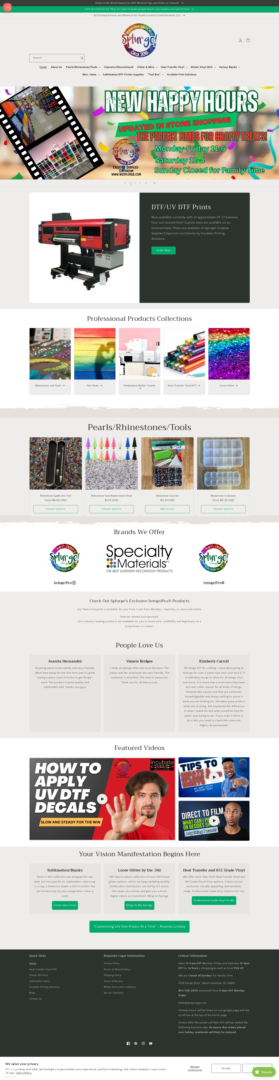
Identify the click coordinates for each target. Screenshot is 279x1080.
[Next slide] (145, 183)
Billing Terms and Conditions (120, 987)
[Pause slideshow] (153, 183)
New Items (93, 385)
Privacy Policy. (22, 1072)
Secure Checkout (113, 993)
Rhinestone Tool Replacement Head (111, 495)
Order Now (163, 250)
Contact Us (35, 999)
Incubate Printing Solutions (44, 987)
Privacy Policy (112, 963)
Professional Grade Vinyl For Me (214, 900)
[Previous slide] (125, 183)
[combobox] (55, 58)
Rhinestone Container (223, 495)
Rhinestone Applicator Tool (55, 495)
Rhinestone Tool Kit (167, 495)
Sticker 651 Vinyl (38, 975)
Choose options (56, 509)
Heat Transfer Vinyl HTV (182, 385)
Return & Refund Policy (117, 969)
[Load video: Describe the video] (102, 799)
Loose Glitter (227, 385)
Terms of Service (113, 981)
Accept (226, 1068)
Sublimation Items (39, 981)
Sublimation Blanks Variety (139, 385)
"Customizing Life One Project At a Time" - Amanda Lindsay (139, 926)
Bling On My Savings (139, 905)
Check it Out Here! (139, 133)
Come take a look (65, 905)
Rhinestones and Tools (48, 385)
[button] (83, 67)
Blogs (32, 993)
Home (32, 963)
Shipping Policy (112, 975)
